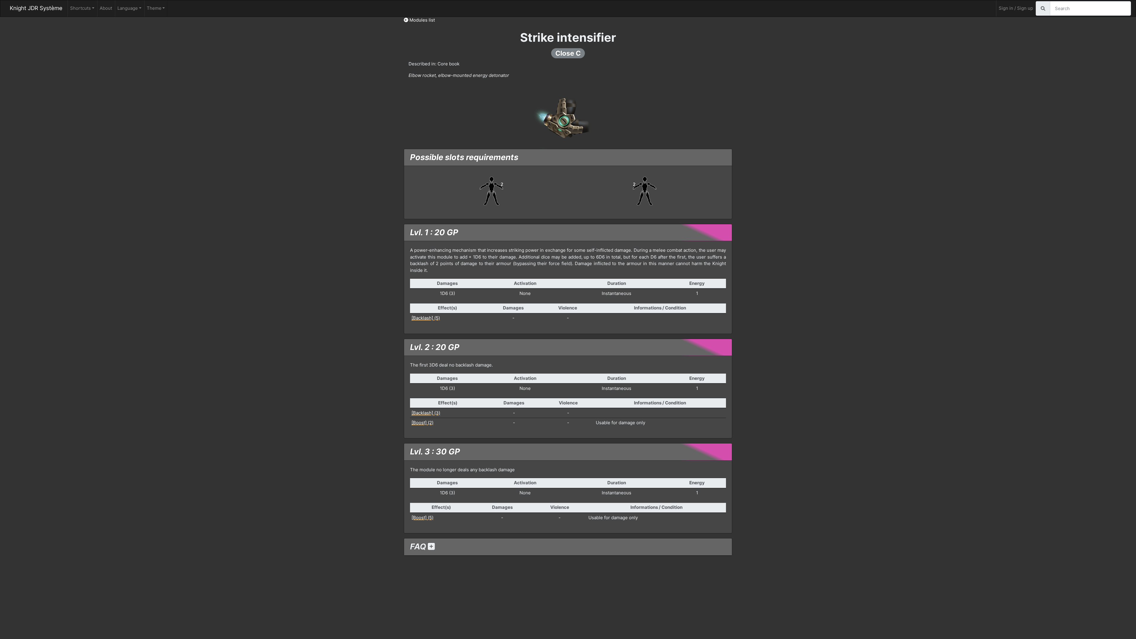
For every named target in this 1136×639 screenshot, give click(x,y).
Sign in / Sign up (1016, 8)
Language (127, 8)
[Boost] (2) (422, 422)
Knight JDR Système (36, 8)
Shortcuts (80, 8)
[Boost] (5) (422, 517)
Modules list (421, 20)
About (106, 8)
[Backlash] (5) (426, 318)
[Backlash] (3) (426, 413)
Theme (154, 8)
